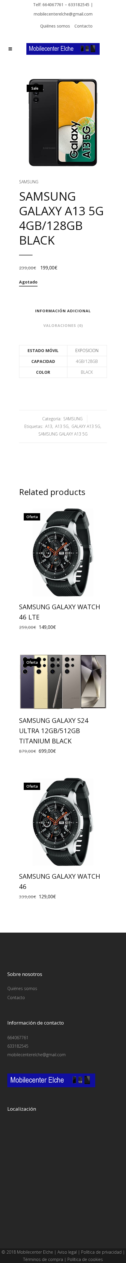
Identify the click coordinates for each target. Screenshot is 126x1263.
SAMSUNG (28, 182)
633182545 (17, 1046)
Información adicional (63, 310)
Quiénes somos (55, 26)
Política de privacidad (101, 1252)
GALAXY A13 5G (85, 426)
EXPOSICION (86, 350)
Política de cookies (85, 1259)
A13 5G (62, 426)
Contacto (83, 26)
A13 (48, 426)
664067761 (17, 1037)
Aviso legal (67, 1252)
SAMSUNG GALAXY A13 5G (63, 434)
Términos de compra (43, 1259)
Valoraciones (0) (63, 325)
